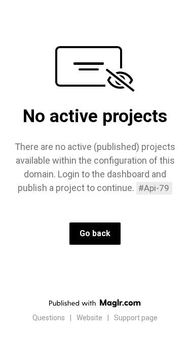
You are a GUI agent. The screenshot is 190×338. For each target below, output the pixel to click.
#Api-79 (153, 188)
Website (89, 318)
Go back (95, 233)
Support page (136, 318)
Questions (48, 318)
